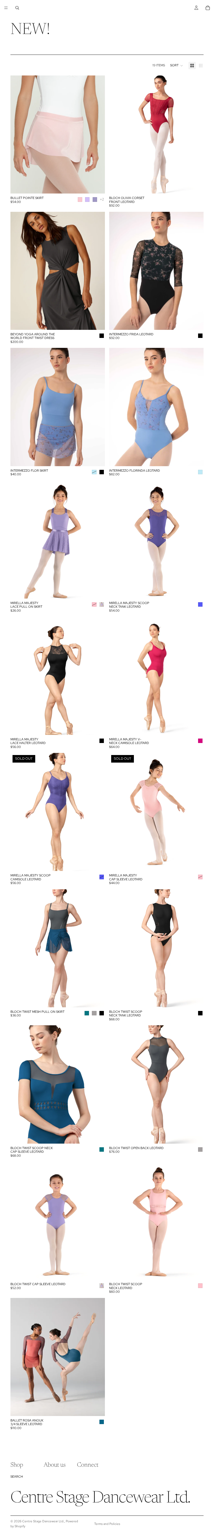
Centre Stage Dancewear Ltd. (43, 1521)
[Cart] (207, 8)
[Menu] (6, 8)
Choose (101, 185)
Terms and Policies (107, 1524)
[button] (176, 65)
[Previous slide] (18, 134)
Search (16, 1477)
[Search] (17, 8)
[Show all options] (102, 199)
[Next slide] (97, 134)
